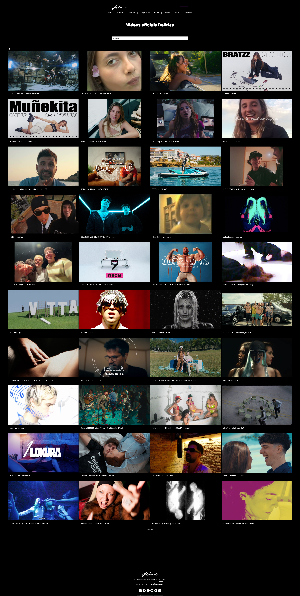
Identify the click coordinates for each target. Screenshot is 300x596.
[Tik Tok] (155, 590)
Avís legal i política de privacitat (145, 595)
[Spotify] (159, 590)
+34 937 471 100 (141, 584)
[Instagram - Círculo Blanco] (140, 590)
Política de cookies (158, 595)
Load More (150, 529)
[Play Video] (43, 70)
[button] (10, 49)
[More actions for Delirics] (10, 49)
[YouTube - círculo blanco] (151, 590)
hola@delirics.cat (157, 584)
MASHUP (161, 581)
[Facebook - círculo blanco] (144, 590)
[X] (148, 590)
